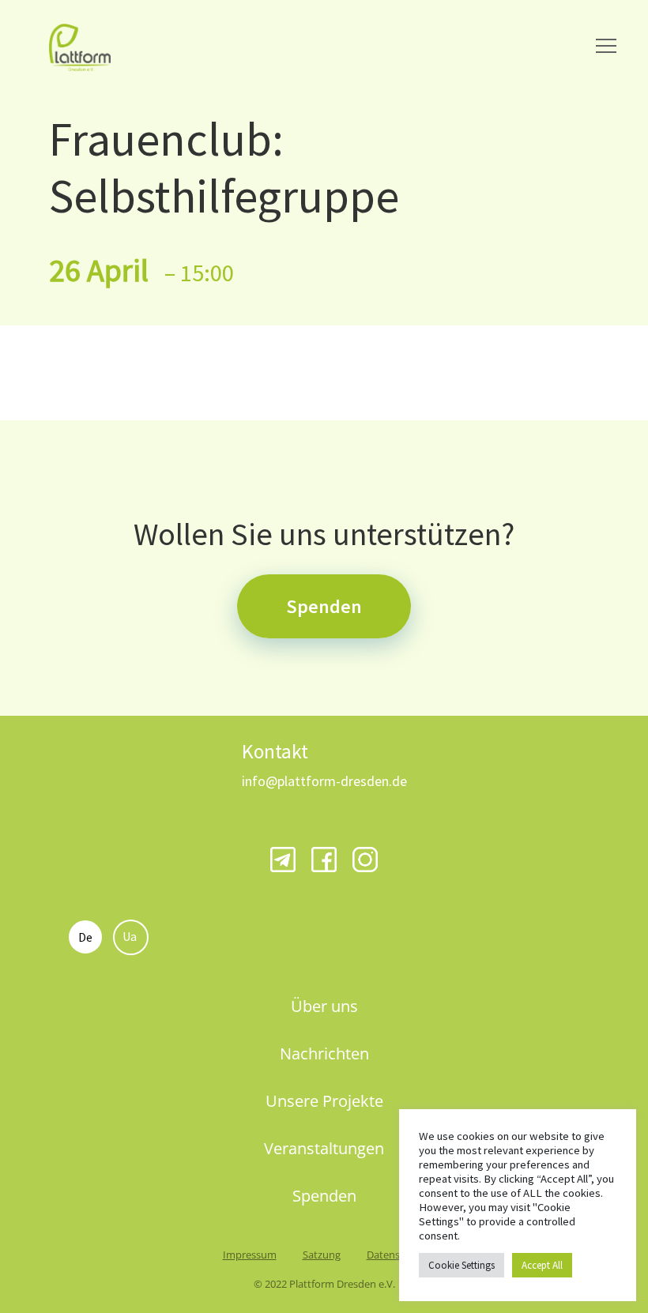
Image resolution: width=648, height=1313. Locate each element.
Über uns (324, 1006)
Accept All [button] (542, 1265)
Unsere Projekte (324, 1101)
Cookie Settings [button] (461, 1265)
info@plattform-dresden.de (324, 781)
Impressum (250, 1254)
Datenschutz (396, 1254)
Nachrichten (324, 1053)
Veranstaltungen (324, 1148)
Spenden (324, 606)
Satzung (322, 1254)
